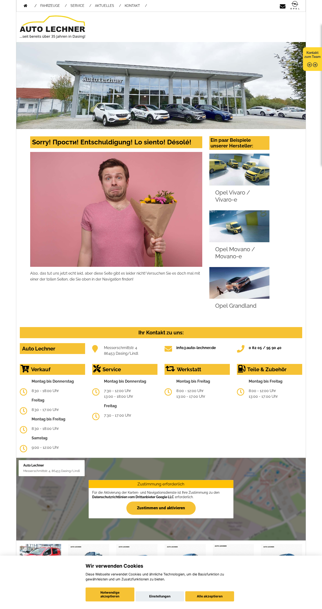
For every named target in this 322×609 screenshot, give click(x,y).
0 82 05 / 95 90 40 (265, 348)
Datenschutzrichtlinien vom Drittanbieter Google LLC (133, 497)
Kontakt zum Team (312, 55)
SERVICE (77, 6)
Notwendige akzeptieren (110, 594)
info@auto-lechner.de (196, 348)
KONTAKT (132, 6)
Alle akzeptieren (210, 596)
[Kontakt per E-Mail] (282, 5)
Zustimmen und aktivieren (161, 507)
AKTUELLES (104, 6)
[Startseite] (295, 5)
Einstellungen (159, 596)
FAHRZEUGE (50, 6)
